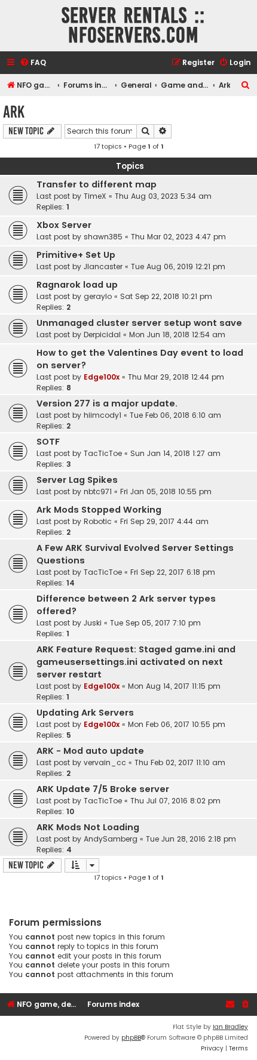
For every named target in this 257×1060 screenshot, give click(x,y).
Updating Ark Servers (85, 713)
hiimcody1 (102, 415)
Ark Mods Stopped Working (98, 510)
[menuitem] (33, 63)
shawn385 (103, 237)
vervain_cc (105, 762)
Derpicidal (102, 334)
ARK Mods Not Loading (87, 827)
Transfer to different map (96, 184)
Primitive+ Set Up (75, 255)
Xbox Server (63, 225)
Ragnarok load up (77, 285)
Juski (93, 623)
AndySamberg (110, 839)
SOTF (48, 442)
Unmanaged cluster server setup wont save (139, 323)
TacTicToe (103, 453)
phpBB (131, 1037)
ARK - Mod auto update (90, 751)
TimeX (95, 196)
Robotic (98, 521)
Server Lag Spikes (77, 480)
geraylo (98, 296)
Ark (14, 112)
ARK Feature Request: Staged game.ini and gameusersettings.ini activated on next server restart (135, 661)
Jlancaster (103, 266)
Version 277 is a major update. (107, 403)
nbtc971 (98, 491)
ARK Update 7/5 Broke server (102, 789)
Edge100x (102, 377)
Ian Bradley (230, 1026)
